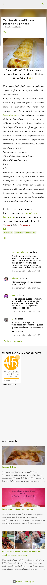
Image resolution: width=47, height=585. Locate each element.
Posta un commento (13, 341)
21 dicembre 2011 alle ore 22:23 (26, 335)
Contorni (19, 232)
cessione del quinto (20, 252)
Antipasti (8, 232)
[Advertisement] (23, 413)
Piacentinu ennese (11, 114)
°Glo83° (15, 278)
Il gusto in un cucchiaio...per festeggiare (18, 509)
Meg (13, 295)
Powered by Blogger (25, 581)
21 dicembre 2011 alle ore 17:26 (26, 271)
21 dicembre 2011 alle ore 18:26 (26, 311)
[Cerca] (43, 4)
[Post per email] (4, 229)
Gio (13, 319)
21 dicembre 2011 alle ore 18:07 (26, 288)
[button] (4, 32)
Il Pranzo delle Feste (10, 467)
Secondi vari (30, 232)
